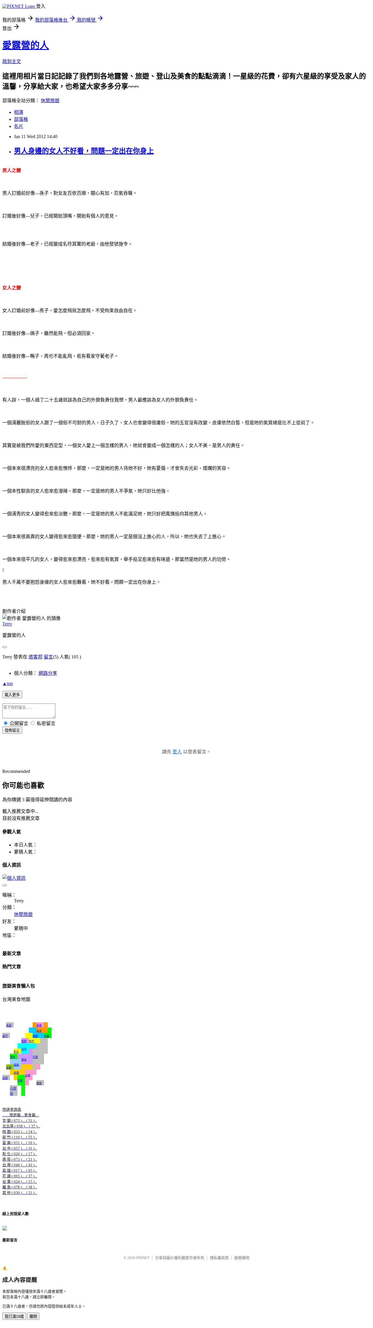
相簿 (18, 112)
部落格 (21, 119)
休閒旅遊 (50, 100)
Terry (7, 623)
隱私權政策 (219, 1258)
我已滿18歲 (14, 1316)
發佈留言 (12, 730)
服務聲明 (241, 1258)
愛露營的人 (25, 45)
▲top (7, 683)
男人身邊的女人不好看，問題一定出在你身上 (84, 151)
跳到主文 (11, 61)
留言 (48, 656)
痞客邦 (36, 656)
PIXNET (142, 1258)
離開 (33, 1316)
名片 (18, 126)
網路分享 (47, 673)
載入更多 (12, 695)
